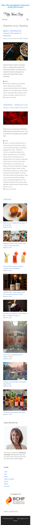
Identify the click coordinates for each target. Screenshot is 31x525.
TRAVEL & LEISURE (9, 479)
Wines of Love (7, 187)
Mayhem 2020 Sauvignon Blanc (12, 90)
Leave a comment (10, 97)
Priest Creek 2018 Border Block (15, 175)
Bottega (5, 150)
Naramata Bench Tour (16, 173)
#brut (6, 143)
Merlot (23, 168)
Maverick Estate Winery (15, 166)
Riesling (22, 177)
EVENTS (6, 481)
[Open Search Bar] (27, 19)
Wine (6, 81)
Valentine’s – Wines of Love (15, 105)
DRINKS (6, 484)
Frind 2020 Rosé (12, 161)
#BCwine (7, 83)
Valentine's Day (13, 182)
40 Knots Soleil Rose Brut (16, 143)
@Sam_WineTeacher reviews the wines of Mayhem (12, 33)
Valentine (6, 182)
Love (13, 164)
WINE (5, 474)
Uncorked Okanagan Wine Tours (16, 180)
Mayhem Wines (16, 168)
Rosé (4, 180)
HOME (5, 471)
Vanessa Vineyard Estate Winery (18, 184)
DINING (6, 476)
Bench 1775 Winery (21, 147)
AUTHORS (6, 486)
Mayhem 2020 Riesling (19, 88)
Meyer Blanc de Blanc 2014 (11, 170)
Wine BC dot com (20, 95)
